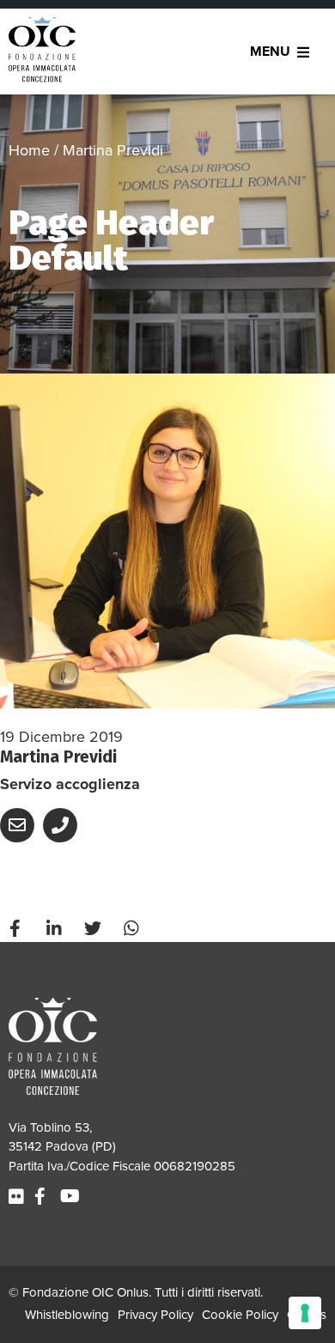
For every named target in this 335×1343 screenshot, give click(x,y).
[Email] (19, 832)
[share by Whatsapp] (133, 929)
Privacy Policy (155, 1314)
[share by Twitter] (94, 929)
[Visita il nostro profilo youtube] (72, 1197)
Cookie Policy (240, 1314)
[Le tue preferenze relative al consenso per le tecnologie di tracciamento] (305, 1313)
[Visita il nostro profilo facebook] (42, 1197)
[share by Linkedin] (56, 929)
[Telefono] (62, 832)
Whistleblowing (67, 1314)
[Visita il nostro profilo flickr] (18, 1197)
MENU (270, 51)
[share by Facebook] (17, 929)
